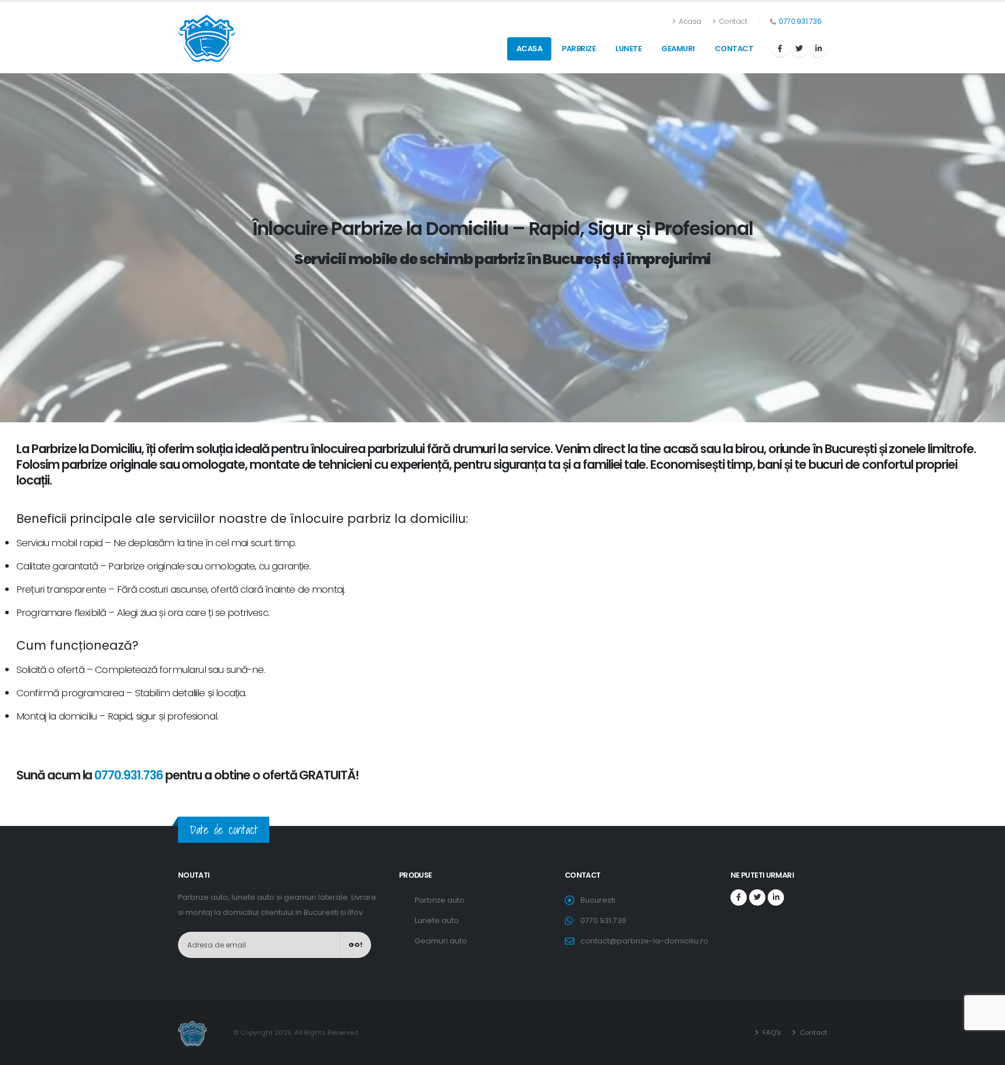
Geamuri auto (441, 941)
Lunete (628, 48)
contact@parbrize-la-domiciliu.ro (644, 941)
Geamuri (678, 48)
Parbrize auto (440, 900)
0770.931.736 (800, 21)
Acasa (689, 21)
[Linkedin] (818, 49)
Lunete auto (437, 920)
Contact (732, 21)
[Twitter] (799, 49)
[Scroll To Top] (984, 1052)
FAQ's (771, 1032)
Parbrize (579, 48)
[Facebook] (780, 49)
